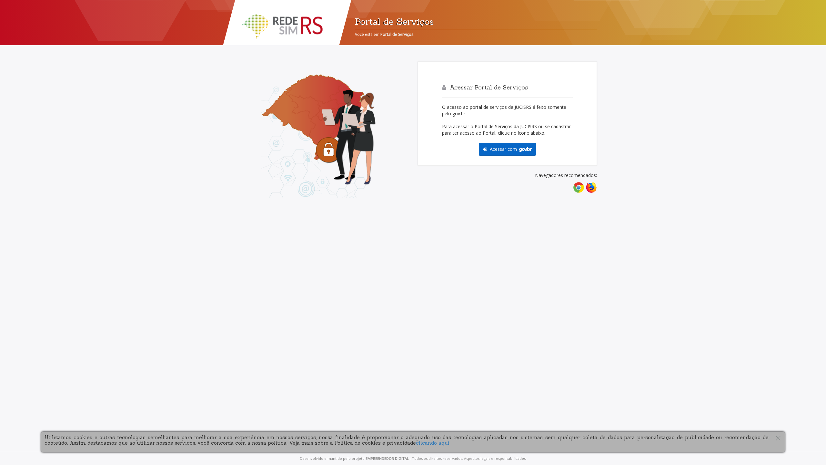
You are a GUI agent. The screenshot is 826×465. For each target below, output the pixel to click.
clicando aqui (432, 443)
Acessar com (503, 149)
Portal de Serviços (396, 34)
